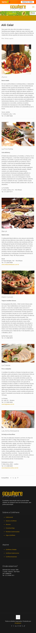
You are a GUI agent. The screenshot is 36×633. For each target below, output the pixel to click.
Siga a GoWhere (10, 535)
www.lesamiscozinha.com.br (10, 468)
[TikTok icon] (24, 626)
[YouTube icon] (14, 626)
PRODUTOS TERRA (27, 2)
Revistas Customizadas (12, 531)
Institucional (9, 517)
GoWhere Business (11, 556)
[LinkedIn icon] (16, 626)
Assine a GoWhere (11, 521)
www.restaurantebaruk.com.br (10, 264)
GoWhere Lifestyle (11, 549)
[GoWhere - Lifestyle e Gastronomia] (18, 7)
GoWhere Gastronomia (12, 553)
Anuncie (8, 524)
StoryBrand (18, 623)
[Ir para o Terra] (6, 2)
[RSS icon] (22, 626)
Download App (10, 528)
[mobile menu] (33, 7)
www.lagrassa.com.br (8, 404)
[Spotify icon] (20, 626)
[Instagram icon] (18, 626)
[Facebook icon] (11, 626)
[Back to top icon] (18, 617)
